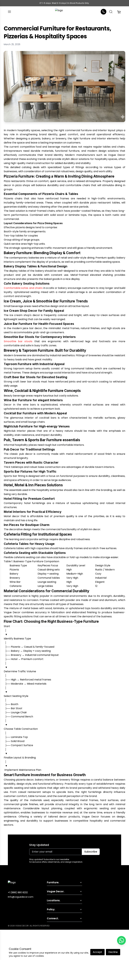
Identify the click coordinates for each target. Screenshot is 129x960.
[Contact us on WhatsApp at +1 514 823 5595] (121, 940)
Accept (97, 952)
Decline (113, 952)
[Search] (111, 12)
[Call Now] (103, 12)
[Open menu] (9, 12)
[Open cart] (119, 12)
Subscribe (90, 851)
